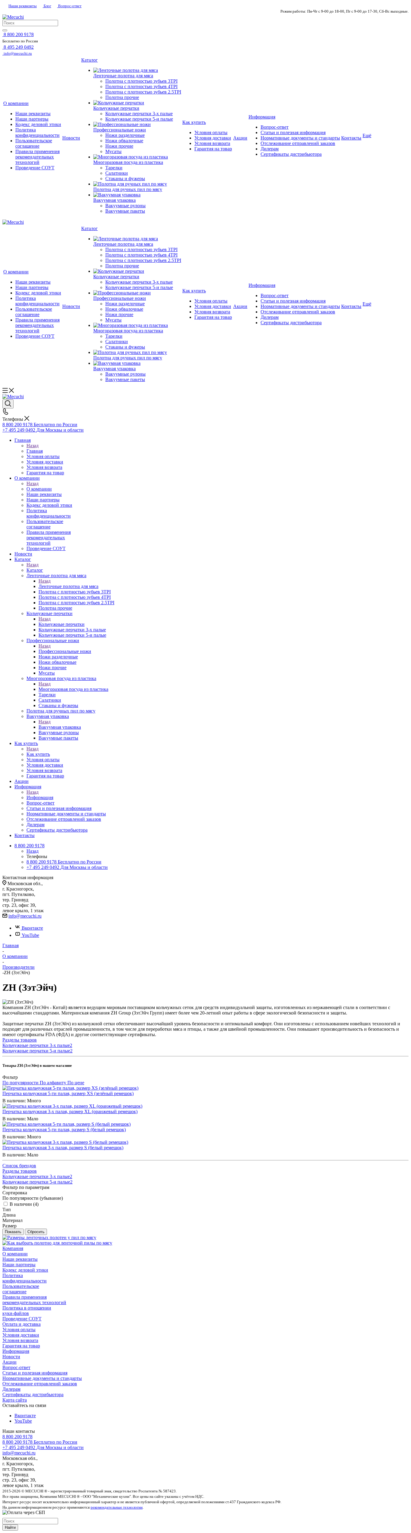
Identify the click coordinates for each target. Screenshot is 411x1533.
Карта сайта (14, 1399)
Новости (11, 1356)
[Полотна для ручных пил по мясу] (137, 184)
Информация (39, 797)
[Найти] (4, 30)
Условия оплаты (19, 1329)
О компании (39, 488)
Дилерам (11, 1389)
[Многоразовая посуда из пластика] (137, 157)
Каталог (34, 570)
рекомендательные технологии (117, 1507)
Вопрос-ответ (69, 6)
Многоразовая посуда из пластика (73, 689)
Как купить (38, 754)
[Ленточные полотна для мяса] (137, 70)
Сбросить (36, 1232)
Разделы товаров (19, 1039)
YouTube (30, 935)
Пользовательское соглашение (20, 1289)
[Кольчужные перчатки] (137, 103)
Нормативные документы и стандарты (42, 1378)
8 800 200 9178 (17, 1436)
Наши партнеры (19, 1264)
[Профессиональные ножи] (137, 124)
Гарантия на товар (21, 1345)
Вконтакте (32, 928)
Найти (10, 1527)
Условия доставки (20, 1335)
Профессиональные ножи (65, 651)
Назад (32, 445)
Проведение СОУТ (22, 1318)
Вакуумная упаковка (60, 727)
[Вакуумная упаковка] (137, 195)
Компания (12, 1248)
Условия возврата (20, 1340)
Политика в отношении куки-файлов (26, 1310)
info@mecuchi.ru (25, 916)
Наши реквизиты (22, 6)
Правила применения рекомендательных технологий (34, 1299)
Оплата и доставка (21, 1324)
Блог (47, 6)
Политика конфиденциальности (24, 1278)
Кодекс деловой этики (25, 1270)
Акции (9, 1362)
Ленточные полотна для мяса (68, 586)
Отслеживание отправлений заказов (39, 1383)
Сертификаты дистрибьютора (32, 1394)
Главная (34, 451)
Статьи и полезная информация (34, 1372)
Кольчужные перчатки (62, 624)
